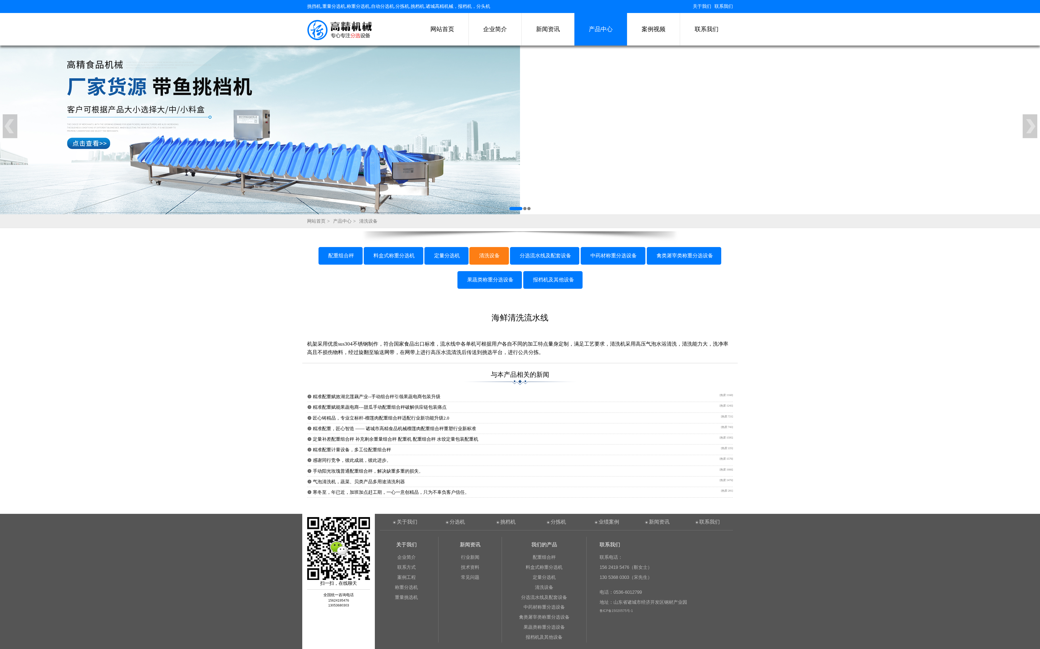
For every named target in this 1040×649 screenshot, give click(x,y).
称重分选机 (406, 587)
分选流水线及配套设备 (545, 255)
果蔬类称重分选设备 (490, 280)
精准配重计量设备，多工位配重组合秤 (352, 449)
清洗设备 (368, 221)
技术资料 (470, 567)
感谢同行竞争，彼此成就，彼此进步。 (352, 460)
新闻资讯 (548, 29)
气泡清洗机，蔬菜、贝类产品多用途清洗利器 (359, 481)
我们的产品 (544, 544)
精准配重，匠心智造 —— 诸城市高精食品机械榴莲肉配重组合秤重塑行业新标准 (394, 428)
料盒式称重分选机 (394, 255)
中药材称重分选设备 (613, 255)
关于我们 (702, 6)
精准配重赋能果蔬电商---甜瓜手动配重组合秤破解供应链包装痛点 (380, 407)
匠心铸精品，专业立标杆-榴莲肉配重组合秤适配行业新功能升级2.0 (381, 418)
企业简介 (495, 29)
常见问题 (470, 577)
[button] (511, 208)
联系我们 (723, 6)
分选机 (457, 522)
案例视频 (653, 29)
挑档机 (508, 522)
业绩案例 (609, 522)
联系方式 (406, 567)
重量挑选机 (406, 597)
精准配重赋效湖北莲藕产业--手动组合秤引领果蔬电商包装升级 (376, 396)
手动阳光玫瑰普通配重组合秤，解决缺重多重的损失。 (368, 471)
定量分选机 (447, 255)
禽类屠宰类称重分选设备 (684, 255)
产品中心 (601, 29)
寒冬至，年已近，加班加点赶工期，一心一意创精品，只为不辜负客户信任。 (391, 492)
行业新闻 (470, 557)
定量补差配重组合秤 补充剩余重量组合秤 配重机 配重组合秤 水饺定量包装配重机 (395, 439)
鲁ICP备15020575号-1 (616, 611)
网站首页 (442, 29)
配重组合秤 (341, 255)
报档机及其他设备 (553, 280)
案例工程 (406, 577)
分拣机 (558, 522)
